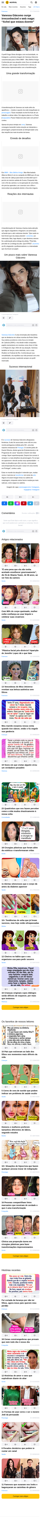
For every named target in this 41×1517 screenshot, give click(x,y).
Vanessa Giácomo (8, 335)
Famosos (4, 11)
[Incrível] (11, 2)
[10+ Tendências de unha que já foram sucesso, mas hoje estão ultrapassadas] (20, 904)
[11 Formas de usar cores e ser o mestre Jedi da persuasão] (20, 1396)
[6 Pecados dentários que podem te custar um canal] (20, 1432)
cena (23, 124)
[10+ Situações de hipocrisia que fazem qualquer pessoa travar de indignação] (20, 1150)
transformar (19, 475)
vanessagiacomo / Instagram (29, 487)
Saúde (4, 890)
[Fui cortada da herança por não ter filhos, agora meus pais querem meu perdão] (20, 1284)
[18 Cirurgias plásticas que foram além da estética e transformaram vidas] (20, 831)
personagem (6, 112)
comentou (29, 236)
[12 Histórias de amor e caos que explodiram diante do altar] (20, 1359)
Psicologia (5, 1172)
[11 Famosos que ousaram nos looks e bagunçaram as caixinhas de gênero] (20, 1468)
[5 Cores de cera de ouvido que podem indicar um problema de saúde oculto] (20, 1074)
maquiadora (6, 118)
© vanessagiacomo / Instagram (10, 314)
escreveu (36, 244)
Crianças (4, 734)
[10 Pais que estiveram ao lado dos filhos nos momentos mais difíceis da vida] (20, 1035)
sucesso (7, 440)
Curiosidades (6, 817)
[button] (8, 497)
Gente (3, 581)
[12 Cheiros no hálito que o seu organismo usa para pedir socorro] (20, 940)
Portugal (20, 447)
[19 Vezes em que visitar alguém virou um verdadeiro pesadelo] (20, 749)
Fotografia (5, 1211)
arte (34, 475)
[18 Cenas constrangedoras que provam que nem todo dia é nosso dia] (20, 1323)
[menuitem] (4, 7)
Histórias (4, 771)
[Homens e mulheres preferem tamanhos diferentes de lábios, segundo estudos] (20, 1111)
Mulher (4, 926)
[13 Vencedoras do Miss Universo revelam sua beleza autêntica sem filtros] (20, 671)
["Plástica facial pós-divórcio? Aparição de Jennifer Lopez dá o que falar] (20, 634)
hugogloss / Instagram (31, 490)
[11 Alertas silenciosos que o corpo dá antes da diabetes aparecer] (20, 868)
